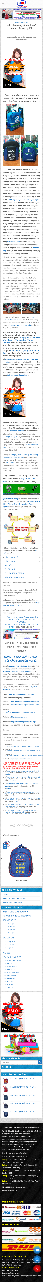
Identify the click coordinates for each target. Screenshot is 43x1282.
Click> (27, 813)
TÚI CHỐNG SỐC (10, 976)
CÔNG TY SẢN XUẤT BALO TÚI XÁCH (21, 626)
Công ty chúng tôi (11, 437)
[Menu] (3, 4)
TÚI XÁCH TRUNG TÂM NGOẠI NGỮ (17, 916)
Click (19, 605)
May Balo (33, 687)
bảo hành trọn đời (17, 431)
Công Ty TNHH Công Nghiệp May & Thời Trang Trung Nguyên (21, 619)
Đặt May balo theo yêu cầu (20, 325)
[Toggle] (39, 557)
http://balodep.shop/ (19, 717)
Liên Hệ (5, 894)
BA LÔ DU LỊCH (9, 924)
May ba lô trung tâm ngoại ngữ (14, 902)
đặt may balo (14, 666)
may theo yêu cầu (21, 22)
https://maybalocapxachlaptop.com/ (23, 751)
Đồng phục (16, 671)
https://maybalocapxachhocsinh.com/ (21, 759)
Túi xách (6, 671)
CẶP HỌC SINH (9, 948)
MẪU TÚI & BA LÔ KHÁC (12, 957)
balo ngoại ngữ (14, 200)
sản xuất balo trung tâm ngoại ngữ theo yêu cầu (22, 799)
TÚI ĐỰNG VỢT (9, 979)
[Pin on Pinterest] (27, 825)
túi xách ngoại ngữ (30, 200)
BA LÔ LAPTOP (9, 927)
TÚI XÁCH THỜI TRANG (12, 961)
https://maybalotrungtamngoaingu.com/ (25, 705)
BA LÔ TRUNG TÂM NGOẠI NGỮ (15, 912)
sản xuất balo (11, 463)
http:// (25, 701)
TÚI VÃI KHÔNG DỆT (11, 973)
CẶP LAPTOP (9, 945)
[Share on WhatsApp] (12, 825)
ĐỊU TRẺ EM (8, 988)
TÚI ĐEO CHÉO (9, 970)
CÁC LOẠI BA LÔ (9, 920)
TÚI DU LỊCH (8, 964)
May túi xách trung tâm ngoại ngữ (15, 898)
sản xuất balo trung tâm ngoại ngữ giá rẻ (22, 778)
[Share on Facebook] (16, 825)
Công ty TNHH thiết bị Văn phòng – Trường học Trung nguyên (21, 504)
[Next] (41, 862)
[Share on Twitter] (19, 825)
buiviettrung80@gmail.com (17, 375)
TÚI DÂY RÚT (9, 985)
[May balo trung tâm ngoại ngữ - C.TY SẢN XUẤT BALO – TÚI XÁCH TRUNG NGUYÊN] (21, 4)
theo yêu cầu (26, 671)
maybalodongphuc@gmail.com (21, 694)
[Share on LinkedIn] (31, 825)
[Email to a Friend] (23, 825)
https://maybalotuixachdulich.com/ (23, 746)
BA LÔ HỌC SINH (10, 930)
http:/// (23, 722)
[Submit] (40, 1062)
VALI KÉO (6, 953)
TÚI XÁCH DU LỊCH (11, 967)
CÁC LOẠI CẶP (8, 938)
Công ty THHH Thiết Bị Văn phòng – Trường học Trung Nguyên (21, 340)
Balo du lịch (26, 666)
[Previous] (2, 862)
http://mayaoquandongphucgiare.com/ (19, 712)
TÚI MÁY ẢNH (9, 982)
